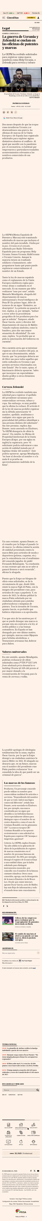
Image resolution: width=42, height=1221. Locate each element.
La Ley (33, 29)
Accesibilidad (35, 1201)
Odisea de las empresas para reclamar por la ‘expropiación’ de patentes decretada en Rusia (27, 921)
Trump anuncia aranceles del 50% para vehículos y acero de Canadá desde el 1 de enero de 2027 (20, 1072)
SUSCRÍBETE (31, 17)
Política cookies (27, 1199)
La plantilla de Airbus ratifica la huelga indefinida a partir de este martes (20, 1049)
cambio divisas (21, 1135)
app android (33, 1144)
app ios (21, 1144)
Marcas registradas (8, 953)
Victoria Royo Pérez (21, 943)
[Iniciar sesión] (38, 18)
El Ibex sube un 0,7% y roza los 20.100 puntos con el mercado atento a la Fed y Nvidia (20, 1065)
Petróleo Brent (36, 13)
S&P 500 (20, 13)
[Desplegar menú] (3, 17)
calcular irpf (8, 1127)
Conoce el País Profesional (21, 1153)
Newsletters (19, 1204)
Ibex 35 (5, 13)
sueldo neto (33, 1127)
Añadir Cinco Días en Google (14, 118)
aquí (34, 968)
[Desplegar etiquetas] (38, 952)
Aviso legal (19, 1199)
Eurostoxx (12, 1095)
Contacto (12, 1199)
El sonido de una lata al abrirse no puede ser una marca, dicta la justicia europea (26, 937)
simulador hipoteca (21, 1127)
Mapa (11, 1204)
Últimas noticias (9, 1044)
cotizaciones (8, 1144)
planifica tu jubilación (8, 1136)
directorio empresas (33, 1135)
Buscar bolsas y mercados (13, 1084)
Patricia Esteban (21, 103)
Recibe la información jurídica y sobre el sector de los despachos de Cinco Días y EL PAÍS (20, 901)
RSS (14, 1204)
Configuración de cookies (9, 1201)
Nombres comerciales (10, 33)
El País (37, 22)
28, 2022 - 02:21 (23, 106)
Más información (7, 963)
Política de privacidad (24, 1201)
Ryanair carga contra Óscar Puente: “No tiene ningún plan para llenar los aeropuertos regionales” (20, 1057)
